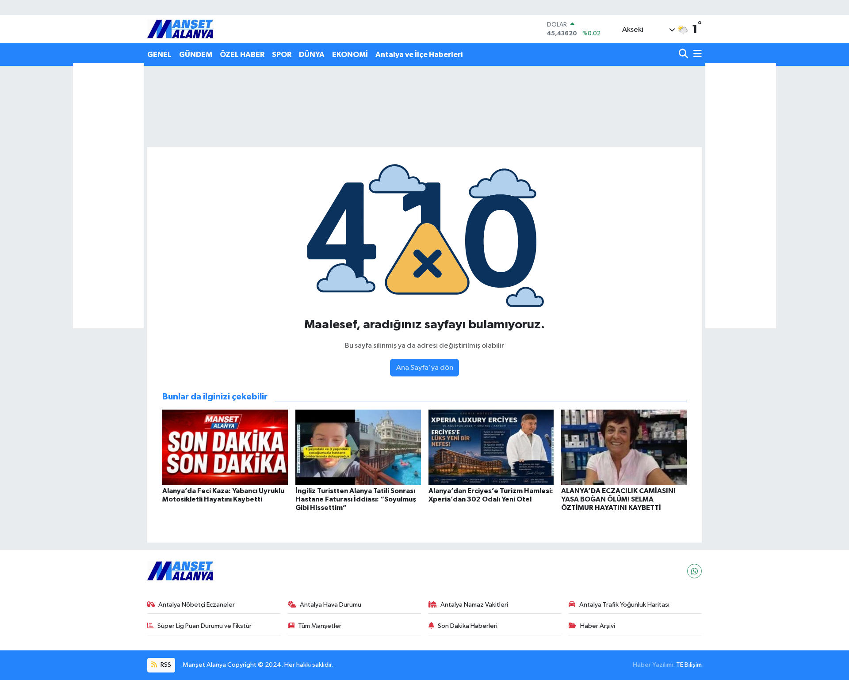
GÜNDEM (195, 54)
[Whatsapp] (694, 571)
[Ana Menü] (696, 54)
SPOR (281, 54)
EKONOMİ (350, 54)
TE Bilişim (689, 664)
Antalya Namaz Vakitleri (474, 604)
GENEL (159, 54)
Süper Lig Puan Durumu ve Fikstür (204, 626)
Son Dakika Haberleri (467, 626)
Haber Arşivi (597, 626)
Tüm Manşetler (319, 626)
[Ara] (684, 54)
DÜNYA (312, 54)
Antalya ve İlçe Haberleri (419, 54)
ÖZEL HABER (242, 54)
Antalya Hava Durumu (330, 604)
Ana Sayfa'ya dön (424, 368)
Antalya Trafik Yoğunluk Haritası (624, 604)
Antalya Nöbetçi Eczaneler (196, 604)
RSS (165, 664)
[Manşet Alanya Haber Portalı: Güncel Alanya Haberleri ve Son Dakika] (180, 29)
